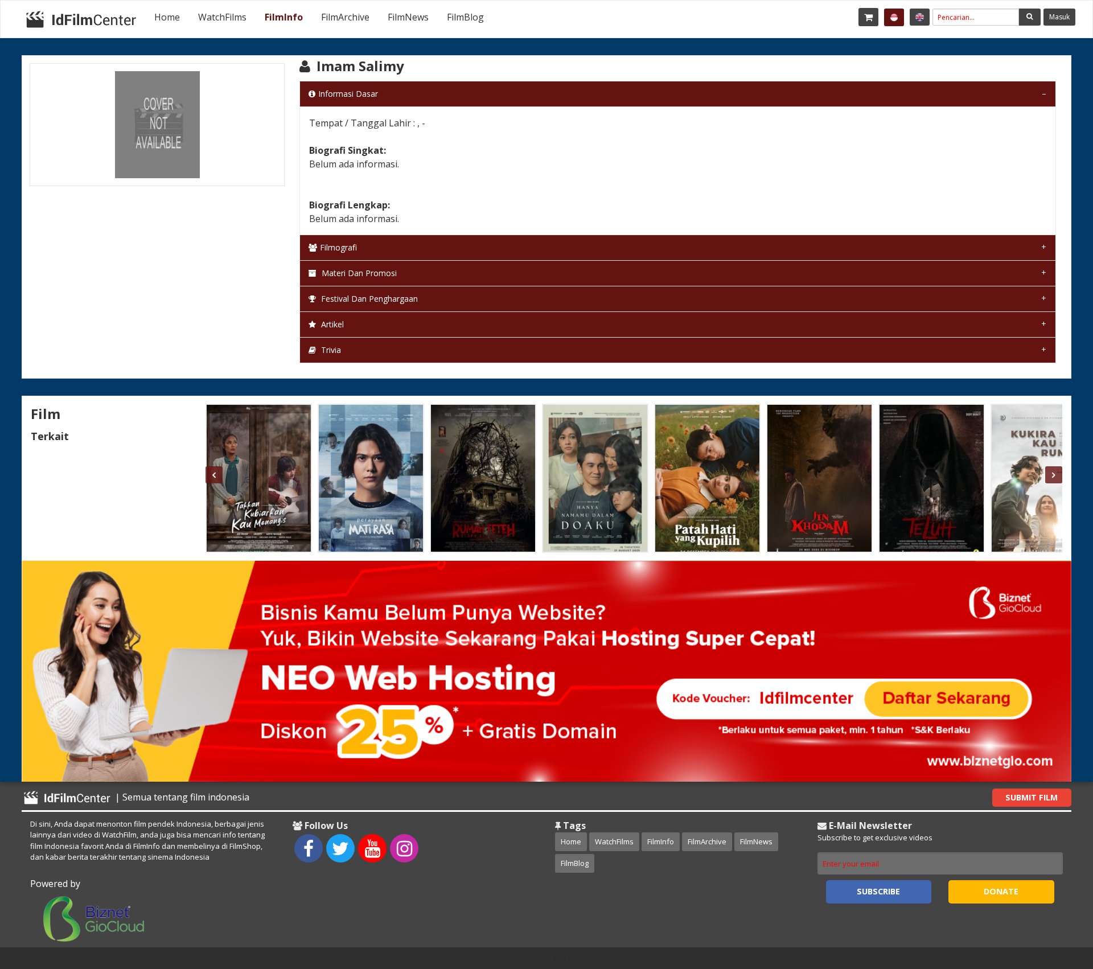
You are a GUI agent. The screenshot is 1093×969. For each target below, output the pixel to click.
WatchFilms (222, 17)
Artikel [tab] (331, 324)
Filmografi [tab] (338, 247)
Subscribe (878, 891)
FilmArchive (345, 17)
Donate (1001, 891)
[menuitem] (167, 17)
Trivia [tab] (330, 349)
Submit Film (1031, 797)
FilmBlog (465, 17)
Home (167, 17)
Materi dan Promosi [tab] (358, 273)
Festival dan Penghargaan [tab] (368, 298)
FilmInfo (284, 17)
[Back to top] (1056, 898)
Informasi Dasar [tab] (348, 93)
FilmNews (408, 17)
